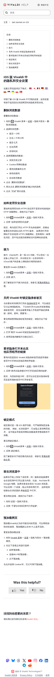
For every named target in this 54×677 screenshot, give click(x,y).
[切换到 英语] (30, 88)
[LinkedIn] (46, 660)
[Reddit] (29, 665)
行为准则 (39, 675)
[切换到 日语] (34, 88)
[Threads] (18, 660)
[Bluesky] (13, 660)
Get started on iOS (20, 22)
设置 (30, 121)
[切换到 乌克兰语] (13, 92)
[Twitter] (24, 660)
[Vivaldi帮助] (16, 5)
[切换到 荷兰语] (46, 88)
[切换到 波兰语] (17, 92)
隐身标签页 (32, 303)
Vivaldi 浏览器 (11, 675)
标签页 (26, 490)
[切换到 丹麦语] (21, 92)
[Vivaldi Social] (7, 660)
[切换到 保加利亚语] (5, 92)
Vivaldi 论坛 (32, 619)
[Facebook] (40, 660)
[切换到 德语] (42, 88)
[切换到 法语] (38, 88)
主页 (5, 22)
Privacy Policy (26, 675)
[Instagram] (35, 660)
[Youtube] (29, 660)
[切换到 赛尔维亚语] (9, 92)
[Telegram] (24, 665)
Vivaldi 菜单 (16, 537)
